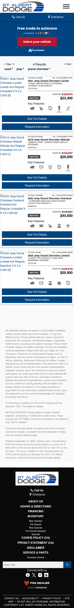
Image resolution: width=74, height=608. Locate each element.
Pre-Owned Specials (36, 530)
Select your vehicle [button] (37, 42)
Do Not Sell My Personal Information (41, 601)
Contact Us (11, 598)
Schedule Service (35, 557)
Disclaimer (35, 547)
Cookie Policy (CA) (36, 537)
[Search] (67, 565)
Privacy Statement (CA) (36, 542)
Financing (35, 511)
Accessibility (31, 598)
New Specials (35, 527)
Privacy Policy (52, 598)
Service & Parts (35, 552)
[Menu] (66, 7)
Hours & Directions (35, 506)
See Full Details (37, 119)
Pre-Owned (35, 524)
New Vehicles (35, 520)
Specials (35, 534)
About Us (35, 501)
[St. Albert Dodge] (23, 6)
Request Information (37, 127)
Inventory (36, 516)
